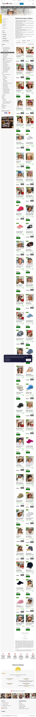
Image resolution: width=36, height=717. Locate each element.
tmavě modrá (28, 516)
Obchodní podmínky (22, 707)
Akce (4, 20)
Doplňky (3, 98)
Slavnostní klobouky (5, 51)
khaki (20, 177)
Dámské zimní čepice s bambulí (7, 60)
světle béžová (31, 426)
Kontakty (14, 0)
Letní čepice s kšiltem (6, 52)
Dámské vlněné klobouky (6, 62)
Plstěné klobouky (5, 84)
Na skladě (5, 19)
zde (22, 357)
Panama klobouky (5, 65)
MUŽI (2, 73)
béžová (27, 426)
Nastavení (7, 359)
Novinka (5, 21)
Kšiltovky (4, 79)
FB (4, 26)
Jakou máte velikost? (22, 705)
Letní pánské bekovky (6, 91)
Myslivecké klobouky (6, 88)
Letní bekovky (5, 76)
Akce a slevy (3, 95)
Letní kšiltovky (5, 80)
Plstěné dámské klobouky (6, 48)
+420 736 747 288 (5, 704)
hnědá (17, 53)
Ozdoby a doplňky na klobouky (7, 101)
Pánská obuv (3, 106)
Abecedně (24, 42)
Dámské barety (5, 63)
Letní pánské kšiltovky (6, 93)
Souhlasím (28, 359)
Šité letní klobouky (5, 53)
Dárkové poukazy (4, 105)
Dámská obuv (4, 108)
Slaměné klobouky (5, 50)
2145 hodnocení (18, 675)
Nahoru (25, 638)
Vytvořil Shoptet (32, 715)
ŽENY (2, 46)
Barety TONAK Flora (5, 64)
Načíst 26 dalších (25, 633)
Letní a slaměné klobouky (6, 74)
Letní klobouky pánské (6, 90)
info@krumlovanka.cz (6, 702)
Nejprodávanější (18, 42)
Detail (22, 60)
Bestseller (5, 24)
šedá (17, 480)
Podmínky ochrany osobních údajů (23, 708)
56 (18, 336)
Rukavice (4, 100)
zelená (17, 177)
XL (27, 177)
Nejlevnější (23, 40)
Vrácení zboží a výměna (22, 706)
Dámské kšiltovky (5, 70)
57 (26, 106)
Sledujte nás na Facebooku (6, 705)
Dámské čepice (5, 56)
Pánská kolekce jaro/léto (6, 89)
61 (21, 336)
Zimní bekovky (5, 78)
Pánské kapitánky (5, 86)
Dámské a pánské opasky (6, 103)
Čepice (4, 94)
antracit (27, 390)
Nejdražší (28, 40)
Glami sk (5, 28)
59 (19, 336)
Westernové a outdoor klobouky (7, 83)
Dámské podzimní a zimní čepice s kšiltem (7, 59)
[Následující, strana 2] (25, 636)
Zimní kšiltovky (5, 81)
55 (26, 229)
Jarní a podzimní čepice (6, 47)
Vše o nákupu (19, 0)
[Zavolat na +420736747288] (2, 0)
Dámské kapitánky (5, 55)
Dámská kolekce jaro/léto (6, 68)
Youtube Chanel (5, 708)
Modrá (20, 53)
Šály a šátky (4, 99)
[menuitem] (2, 7)
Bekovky (4, 75)
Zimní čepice (4, 57)
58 (29, 603)
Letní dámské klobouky (6, 69)
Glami (4, 25)
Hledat (21, 3)
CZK (29, 0)
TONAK (3, 104)
